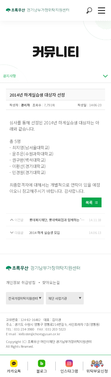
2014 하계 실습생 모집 (44, 232)
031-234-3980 (23, 329)
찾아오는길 (51, 282)
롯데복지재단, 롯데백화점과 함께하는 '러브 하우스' (59, 219)
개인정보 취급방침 (21, 282)
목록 (89, 202)
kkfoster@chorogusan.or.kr (39, 333)
